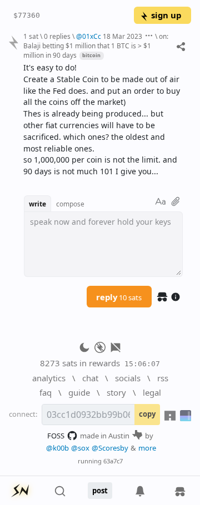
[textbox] (103, 120)
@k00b (57, 448)
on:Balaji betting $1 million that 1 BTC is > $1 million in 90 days (95, 45)
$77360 (26, 15)
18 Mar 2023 (122, 36)
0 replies (57, 36)
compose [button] (70, 203)
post (100, 491)
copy (147, 414)
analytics (49, 377)
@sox (80, 448)
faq (45, 392)
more (147, 448)
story (116, 392)
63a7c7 (113, 461)
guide (79, 392)
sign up (166, 15)
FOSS (55, 436)
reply (119, 296)
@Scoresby (110, 448)
